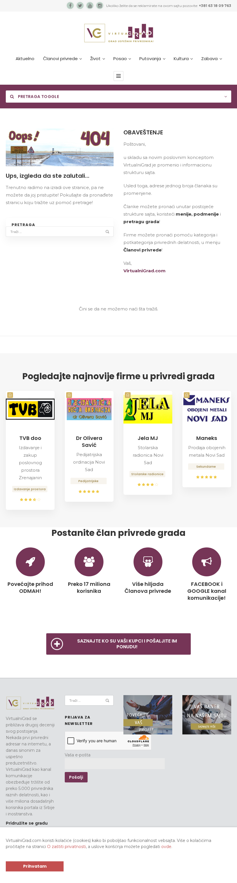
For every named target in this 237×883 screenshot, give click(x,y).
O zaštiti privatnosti (66, 846)
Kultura (181, 59)
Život (95, 59)
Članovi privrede (60, 59)
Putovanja (150, 59)
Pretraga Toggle (38, 96)
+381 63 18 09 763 (215, 5)
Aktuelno (25, 59)
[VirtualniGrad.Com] (118, 33)
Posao (120, 59)
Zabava (209, 59)
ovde (166, 846)
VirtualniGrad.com (144, 270)
